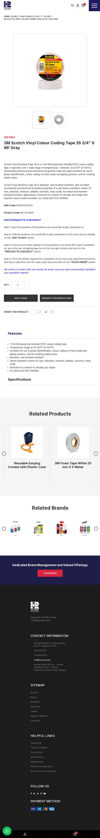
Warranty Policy (37, 757)
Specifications (19, 379)
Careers (34, 711)
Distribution (35, 702)
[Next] (96, 453)
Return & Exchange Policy (42, 766)
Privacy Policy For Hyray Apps (44, 771)
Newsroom (35, 706)
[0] (83, 5)
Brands (34, 697)
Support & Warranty (39, 716)
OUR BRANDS (50, 573)
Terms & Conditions (39, 747)
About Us (34, 692)
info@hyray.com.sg (42, 660)
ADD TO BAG (20, 298)
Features (15, 333)
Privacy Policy (37, 752)
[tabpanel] (27, 453)
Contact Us (35, 720)
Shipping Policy (37, 761)
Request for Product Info (57, 298)
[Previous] (4, 453)
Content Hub (36, 743)
